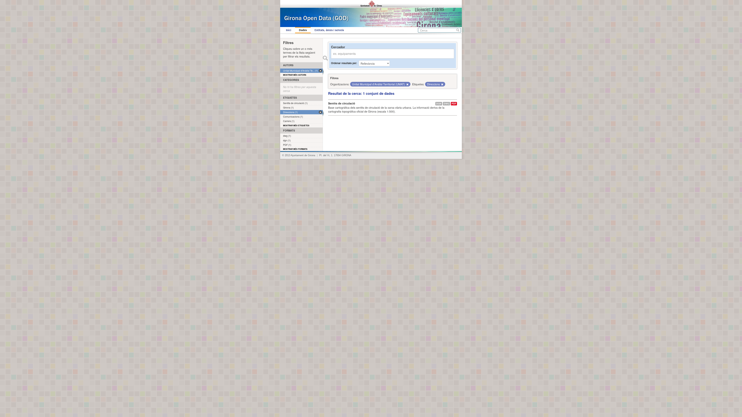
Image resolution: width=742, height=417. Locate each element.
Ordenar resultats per (343, 63)
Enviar (325, 58)
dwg (446, 103)
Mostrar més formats (295, 149)
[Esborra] (407, 84)
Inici (288, 30)
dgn (438, 103)
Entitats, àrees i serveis (329, 30)
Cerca (457, 30)
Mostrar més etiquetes (296, 125)
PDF (454, 103)
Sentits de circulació (341, 103)
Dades (303, 30)
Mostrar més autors (294, 75)
